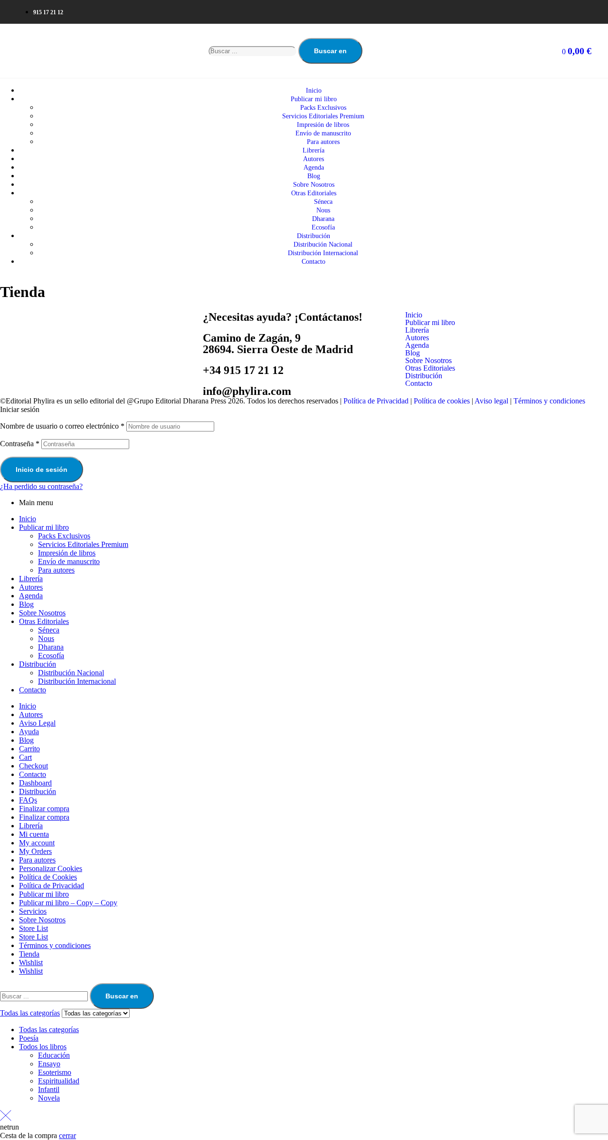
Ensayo (49, 1064)
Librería (417, 330)
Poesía (28, 1038)
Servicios (33, 911)
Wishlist (31, 962)
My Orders (35, 851)
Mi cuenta (34, 834)
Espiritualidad (58, 1081)
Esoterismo (54, 1072)
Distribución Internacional (77, 681)
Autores (417, 338)
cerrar (67, 1135)
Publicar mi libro (430, 322)
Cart (25, 757)
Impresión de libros (66, 553)
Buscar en (330, 51)
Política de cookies (442, 401)
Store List (33, 928)
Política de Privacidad (375, 401)
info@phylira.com (247, 391)
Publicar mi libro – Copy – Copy (68, 903)
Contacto (418, 383)
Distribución (423, 376)
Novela (49, 1098)
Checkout (33, 766)
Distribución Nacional (71, 673)
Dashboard (35, 783)
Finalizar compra (44, 809)
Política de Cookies (48, 877)
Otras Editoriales (430, 368)
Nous (46, 638)
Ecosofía (51, 655)
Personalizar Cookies (50, 868)
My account (37, 843)
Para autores (56, 570)
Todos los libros (42, 1047)
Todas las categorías (49, 1029)
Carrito (29, 749)
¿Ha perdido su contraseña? (41, 486)
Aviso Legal (37, 723)
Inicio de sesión (41, 469)
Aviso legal (491, 401)
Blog (412, 353)
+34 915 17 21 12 (243, 370)
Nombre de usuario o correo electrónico (62, 426)
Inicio (413, 315)
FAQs (28, 800)
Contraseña (19, 444)
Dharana (51, 647)
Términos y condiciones (549, 401)
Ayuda (29, 732)
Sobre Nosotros (428, 360)
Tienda (29, 954)
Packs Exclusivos (64, 536)
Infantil (48, 1089)
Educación (54, 1055)
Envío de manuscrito (69, 561)
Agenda (417, 345)
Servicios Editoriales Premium (83, 544)
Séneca (48, 630)
